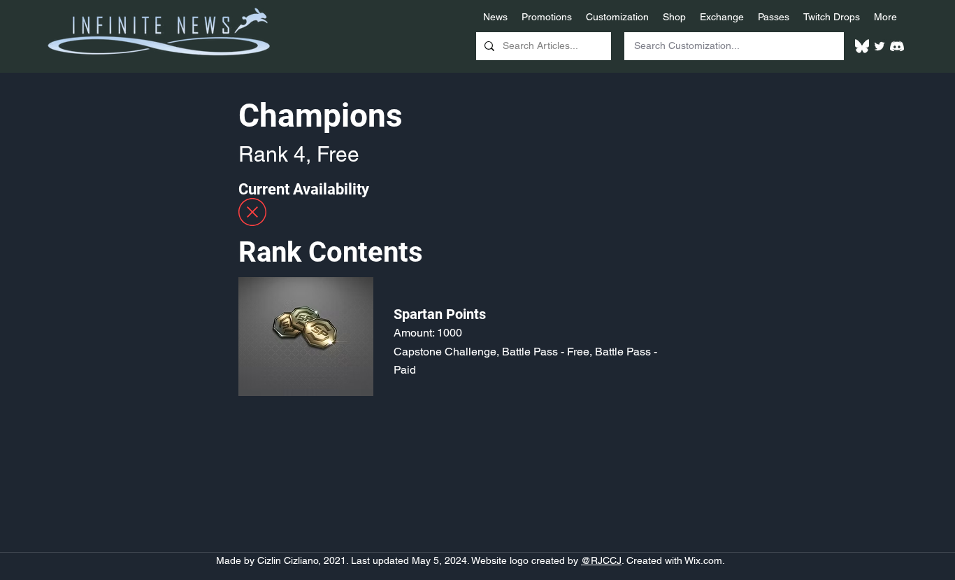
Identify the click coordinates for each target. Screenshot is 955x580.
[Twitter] (879, 46)
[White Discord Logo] (897, 46)
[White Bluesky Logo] (862, 46)
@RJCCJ (601, 560)
